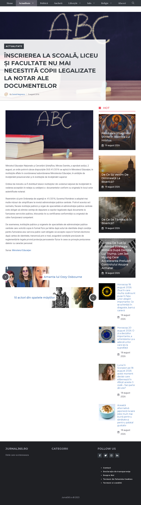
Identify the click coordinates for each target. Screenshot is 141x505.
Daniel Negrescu (18, 94)
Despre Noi (108, 475)
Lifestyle (72, 3)
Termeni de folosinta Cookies (117, 479)
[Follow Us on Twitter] (105, 455)
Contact (107, 468)
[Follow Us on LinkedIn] (117, 455)
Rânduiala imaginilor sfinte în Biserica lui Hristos (116, 137)
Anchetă (58, 3)
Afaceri (122, 3)
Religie (104, 3)
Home (10, 3)
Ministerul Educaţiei (21, 250)
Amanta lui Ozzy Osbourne (63, 277)
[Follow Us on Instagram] (111, 455)
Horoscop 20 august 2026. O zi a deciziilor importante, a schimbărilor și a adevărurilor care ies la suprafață (126, 337)
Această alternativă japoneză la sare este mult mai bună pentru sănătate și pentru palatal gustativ (126, 415)
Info (89, 3)
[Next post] (93, 297)
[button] (133, 3)
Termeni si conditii (112, 483)
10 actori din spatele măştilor (34, 297)
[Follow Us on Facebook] (100, 455)
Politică (44, 3)
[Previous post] (5, 277)
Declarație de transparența (116, 471)
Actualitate (24, 3)
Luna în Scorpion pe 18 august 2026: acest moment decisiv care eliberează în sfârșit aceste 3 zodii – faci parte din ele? (126, 376)
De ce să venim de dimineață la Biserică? (114, 178)
